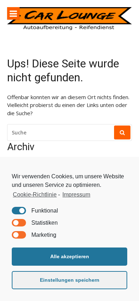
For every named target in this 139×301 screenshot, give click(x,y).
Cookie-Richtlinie (35, 195)
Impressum (76, 195)
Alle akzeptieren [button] (69, 256)
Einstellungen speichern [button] (69, 280)
